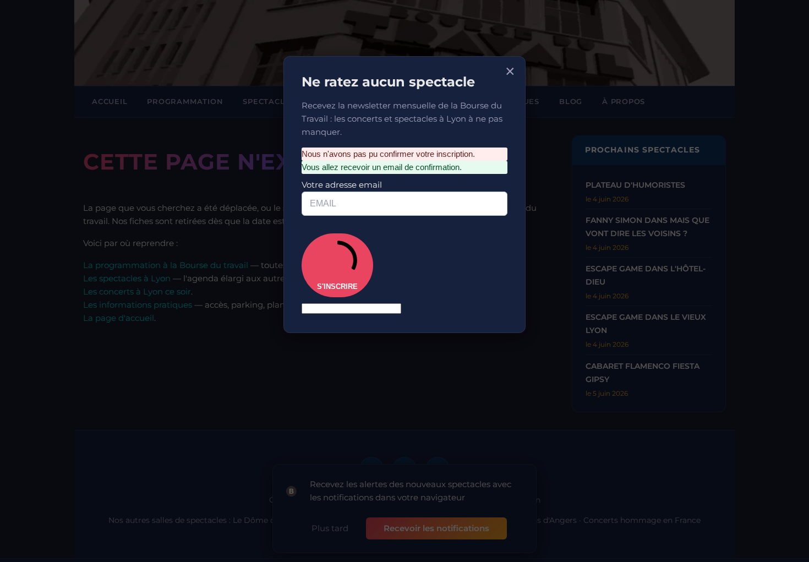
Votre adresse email (352, 159)
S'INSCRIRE (346, 228)
